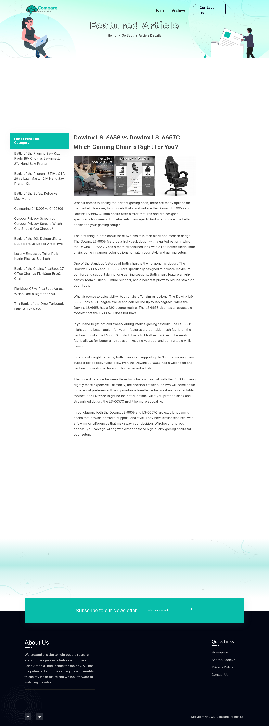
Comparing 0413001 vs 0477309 (38, 208)
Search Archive (223, 660)
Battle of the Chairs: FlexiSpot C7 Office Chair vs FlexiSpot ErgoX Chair (39, 274)
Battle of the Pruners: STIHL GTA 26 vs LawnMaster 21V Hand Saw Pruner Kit (39, 178)
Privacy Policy (222, 667)
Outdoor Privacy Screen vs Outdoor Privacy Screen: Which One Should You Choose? (38, 224)
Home (160, 10)
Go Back (128, 35)
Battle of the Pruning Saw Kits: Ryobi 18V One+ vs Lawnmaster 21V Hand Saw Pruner (38, 158)
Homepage (220, 652)
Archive (178, 10)
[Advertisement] (134, 87)
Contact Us (207, 11)
